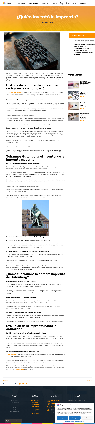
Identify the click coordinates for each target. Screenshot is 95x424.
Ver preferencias (87, 418)
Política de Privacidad (74, 421)
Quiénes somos (14, 411)
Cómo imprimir (14, 403)
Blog (14, 409)
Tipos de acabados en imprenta (86, 92)
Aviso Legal (81, 421)
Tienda (14, 407)
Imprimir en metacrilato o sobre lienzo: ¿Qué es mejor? (85, 83)
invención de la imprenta (15, 92)
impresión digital (12, 354)
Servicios (13, 405)
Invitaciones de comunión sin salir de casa (86, 104)
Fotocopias (14, 400)
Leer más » (82, 87)
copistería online (19, 369)
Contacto (14, 414)
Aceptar (62, 418)
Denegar (74, 418)
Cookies (67, 421)
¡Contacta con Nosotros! (14, 421)
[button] (20, 384)
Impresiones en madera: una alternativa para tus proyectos (85, 115)
